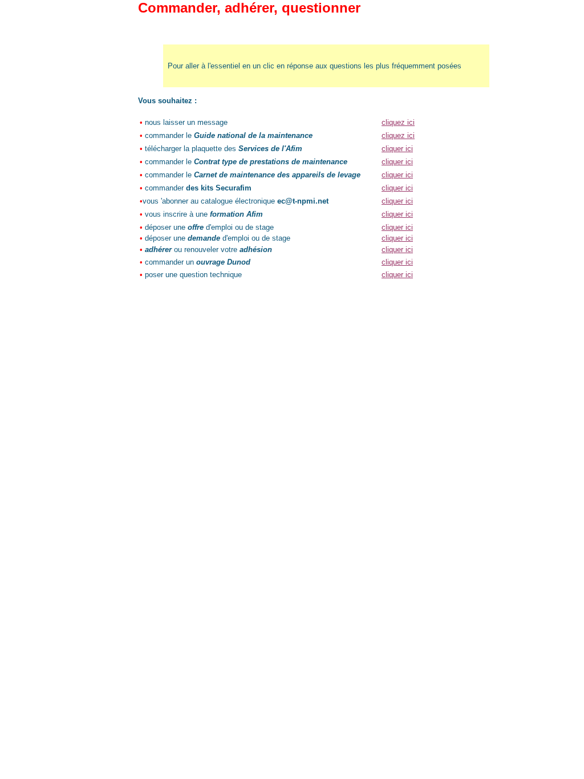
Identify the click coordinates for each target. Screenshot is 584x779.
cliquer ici (397, 148)
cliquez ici (398, 122)
